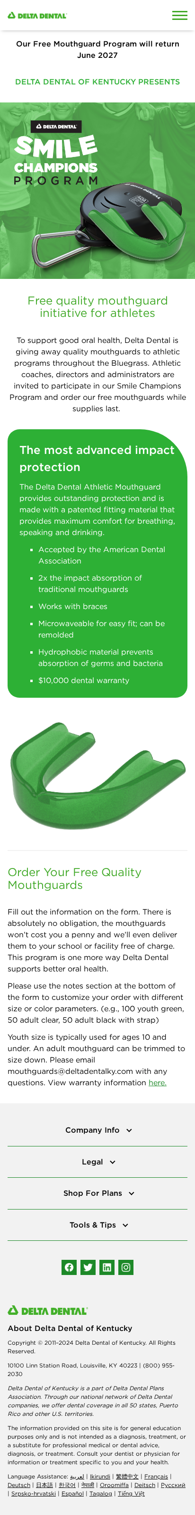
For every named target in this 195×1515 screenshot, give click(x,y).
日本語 (44, 1484)
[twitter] (88, 1267)
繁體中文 (127, 1476)
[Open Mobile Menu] (180, 15)
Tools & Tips (94, 1224)
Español (73, 1493)
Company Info (93, 1130)
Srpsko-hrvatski (33, 1493)
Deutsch (19, 1484)
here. (158, 1082)
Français (156, 1476)
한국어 (67, 1484)
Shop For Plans (93, 1193)
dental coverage (90, 1405)
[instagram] (125, 1267)
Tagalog (100, 1493)
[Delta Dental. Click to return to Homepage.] (73, 15)
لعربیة (77, 1476)
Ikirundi (100, 1476)
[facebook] (69, 1267)
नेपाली (87, 1484)
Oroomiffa (114, 1484)
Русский (173, 1484)
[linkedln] (107, 1267)
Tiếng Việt (131, 1493)
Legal (94, 1161)
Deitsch (144, 1484)
